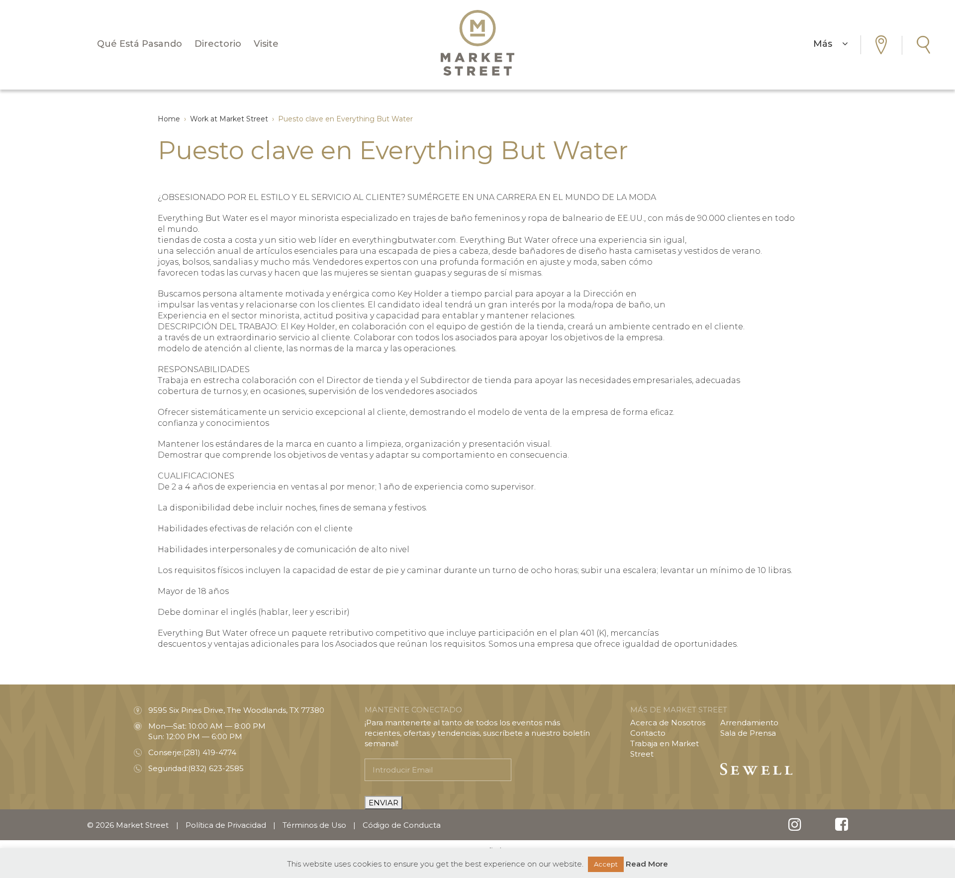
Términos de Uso (314, 825)
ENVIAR (383, 802)
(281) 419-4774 (209, 752)
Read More (647, 864)
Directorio (217, 43)
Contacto (648, 733)
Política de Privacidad (226, 825)
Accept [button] (606, 864)
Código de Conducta (402, 825)
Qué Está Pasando (139, 43)
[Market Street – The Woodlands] (477, 43)
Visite (266, 43)
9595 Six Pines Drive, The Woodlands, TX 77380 (236, 710)
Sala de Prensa (748, 733)
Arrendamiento (749, 722)
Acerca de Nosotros (667, 722)
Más (827, 43)
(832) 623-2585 (216, 768)
